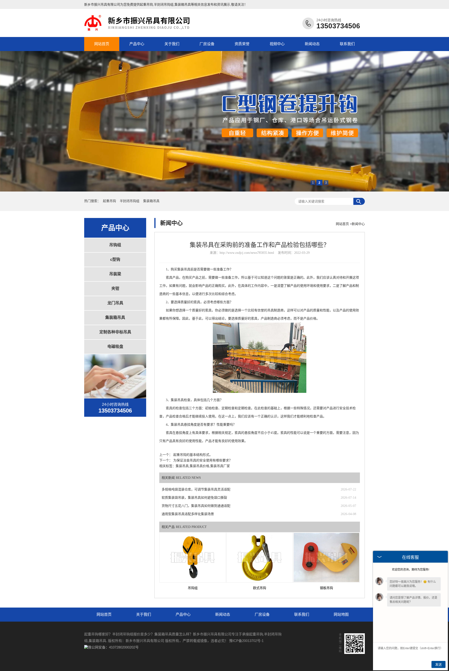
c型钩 (115, 259)
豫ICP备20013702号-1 (246, 641)
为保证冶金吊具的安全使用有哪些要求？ (202, 460)
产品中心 (136, 44)
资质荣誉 (242, 44)
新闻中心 (358, 224)
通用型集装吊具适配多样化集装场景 (188, 514)
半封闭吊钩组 (130, 201)
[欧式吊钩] (259, 557)
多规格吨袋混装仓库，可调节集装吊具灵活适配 (196, 489)
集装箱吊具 (151, 201)
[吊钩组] (192, 557)
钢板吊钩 (326, 588)
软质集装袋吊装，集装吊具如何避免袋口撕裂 (194, 497)
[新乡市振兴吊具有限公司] (139, 31)
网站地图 (341, 614)
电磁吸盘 (115, 346)
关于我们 (171, 44)
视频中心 (277, 44)
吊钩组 (115, 245)
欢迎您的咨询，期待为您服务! (410, 569)
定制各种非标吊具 (115, 332)
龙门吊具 (115, 303)
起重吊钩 (146, 4)
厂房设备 (206, 44)
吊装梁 (115, 274)
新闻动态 (312, 44)
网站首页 (101, 44)
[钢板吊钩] (326, 557)
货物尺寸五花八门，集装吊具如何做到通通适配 (196, 506)
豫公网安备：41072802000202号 (113, 647)
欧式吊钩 (259, 588)
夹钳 (115, 288)
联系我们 (347, 44)
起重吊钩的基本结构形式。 (193, 455)
